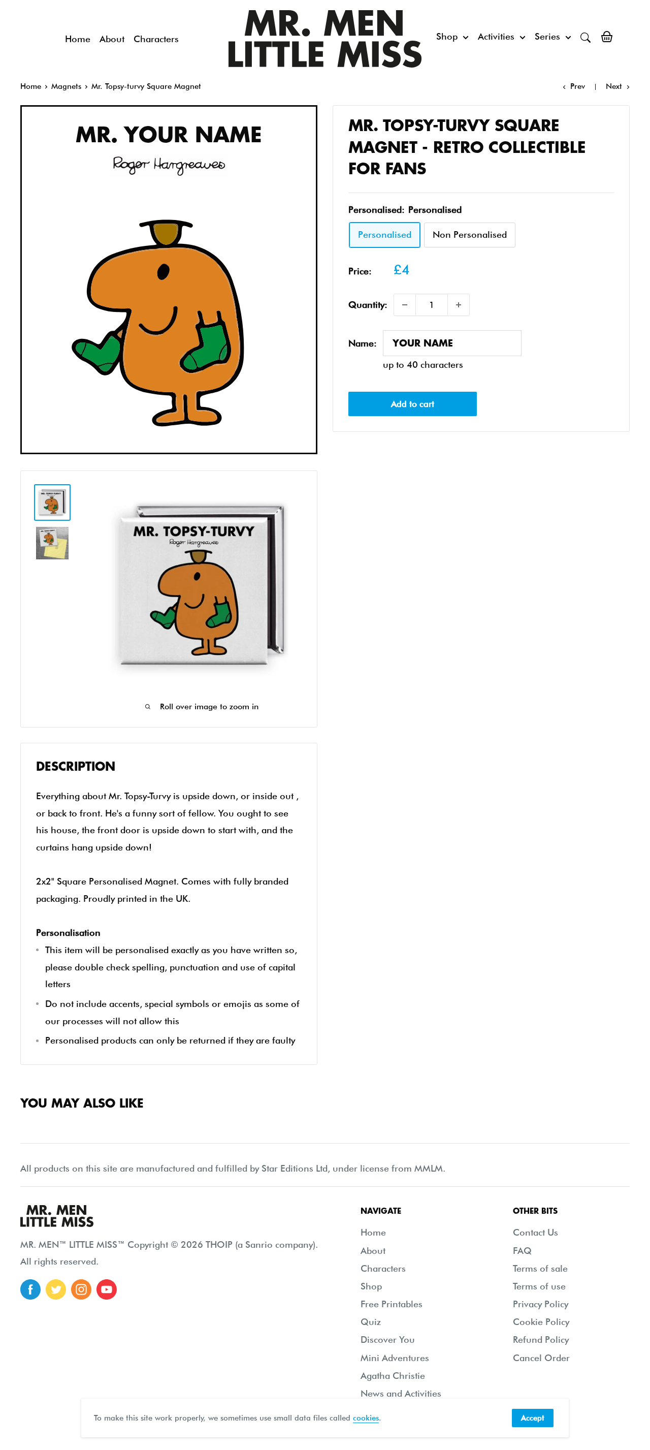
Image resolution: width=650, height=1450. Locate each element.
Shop (447, 36)
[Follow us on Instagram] (81, 1289)
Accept (532, 1418)
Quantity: (367, 305)
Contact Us (535, 1232)
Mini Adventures (395, 1357)
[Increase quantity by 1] (458, 305)
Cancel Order (541, 1357)
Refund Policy (541, 1339)
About (112, 39)
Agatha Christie (393, 1375)
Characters (156, 39)
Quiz (371, 1321)
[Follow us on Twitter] (56, 1289)
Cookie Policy (541, 1321)
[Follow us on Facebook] (30, 1289)
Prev (577, 86)
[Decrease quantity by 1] (404, 305)
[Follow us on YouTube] (106, 1289)
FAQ (522, 1250)
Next (614, 86)
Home (77, 39)
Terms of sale (540, 1268)
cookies (366, 1418)
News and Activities (401, 1393)
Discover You (388, 1339)
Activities (496, 36)
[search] (585, 36)
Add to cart (412, 404)
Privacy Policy (540, 1304)
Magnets (66, 86)
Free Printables (391, 1304)
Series (547, 36)
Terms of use (539, 1286)
